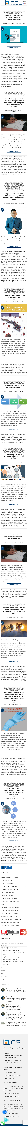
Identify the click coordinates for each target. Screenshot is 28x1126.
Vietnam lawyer (15, 278)
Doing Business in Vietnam (9, 886)
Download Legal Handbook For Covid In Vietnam (14, 296)
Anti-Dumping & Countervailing (8, 259)
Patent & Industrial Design (17, 185)
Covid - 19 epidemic (6, 858)
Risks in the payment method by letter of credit (14, 538)
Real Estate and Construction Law (13, 189)
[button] (2, 3)
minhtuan (20, 462)
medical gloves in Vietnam (7, 769)
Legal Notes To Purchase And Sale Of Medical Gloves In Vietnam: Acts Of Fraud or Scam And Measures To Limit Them (14, 696)
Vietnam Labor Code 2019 (20, 680)
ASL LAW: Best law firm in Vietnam (14, 275)
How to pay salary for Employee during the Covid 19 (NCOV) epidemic (13, 854)
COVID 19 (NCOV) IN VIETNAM (14, 12)
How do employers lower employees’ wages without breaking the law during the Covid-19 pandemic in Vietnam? (14, 102)
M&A (15, 189)
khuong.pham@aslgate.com (13, 1055)
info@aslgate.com (10, 1057)
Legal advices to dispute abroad (12, 287)
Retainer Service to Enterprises (10, 913)
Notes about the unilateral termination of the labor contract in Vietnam (14, 17)
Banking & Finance (13, 190)
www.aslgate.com (16, 1060)
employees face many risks (16, 676)
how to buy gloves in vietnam (13, 771)
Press (16, 191)
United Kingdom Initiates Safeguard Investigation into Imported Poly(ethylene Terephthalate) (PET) (16, 1024)
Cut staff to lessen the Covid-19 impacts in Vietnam (14, 386)
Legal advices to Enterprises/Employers (13, 11)
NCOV (17, 860)
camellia (21, 203)
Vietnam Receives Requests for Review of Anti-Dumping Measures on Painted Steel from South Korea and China (16, 999)
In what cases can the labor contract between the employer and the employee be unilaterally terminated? (12, 81)
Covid (17, 442)
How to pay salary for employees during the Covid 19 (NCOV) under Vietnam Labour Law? (14, 791)
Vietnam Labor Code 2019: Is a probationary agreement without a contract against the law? (14, 610)
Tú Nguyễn (22, 23)
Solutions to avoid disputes (7, 597)
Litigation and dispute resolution (10, 901)
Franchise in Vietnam (7, 895)
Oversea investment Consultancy (11, 907)
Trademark (8, 186)
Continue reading (14, 47)
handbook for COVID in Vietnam (16, 373)
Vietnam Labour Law (15, 855)
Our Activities (4, 264)
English (25, 1)
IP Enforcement (18, 184)
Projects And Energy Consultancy (11, 919)
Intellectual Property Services (10, 889)
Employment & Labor (12, 13)
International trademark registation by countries (12, 944)
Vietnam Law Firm (10, 281)
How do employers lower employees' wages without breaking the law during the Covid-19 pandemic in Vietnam (13, 174)
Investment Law (18, 689)
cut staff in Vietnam (10, 442)
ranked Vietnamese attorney (10, 267)
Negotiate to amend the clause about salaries (12, 167)
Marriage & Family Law (17, 186)
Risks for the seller (9, 596)
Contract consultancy (7, 883)
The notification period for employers (17, 64)
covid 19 (21, 442)
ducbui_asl (21, 391)
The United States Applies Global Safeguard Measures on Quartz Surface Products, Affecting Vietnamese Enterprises (15, 1007)
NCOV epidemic (15, 858)
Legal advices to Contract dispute (14, 10)
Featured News (19, 12)
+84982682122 (14, 1063)
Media (3, 970)
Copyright (6, 185)
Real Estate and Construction (9, 910)
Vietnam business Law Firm (13, 1075)
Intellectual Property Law (11, 190)
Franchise (20, 190)
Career (3, 968)
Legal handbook (17, 372)
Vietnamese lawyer (13, 277)
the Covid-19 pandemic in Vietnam (14, 166)
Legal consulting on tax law (9, 898)
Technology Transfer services (9, 916)
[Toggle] (26, 886)
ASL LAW (21, 301)
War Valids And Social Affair (17, 857)
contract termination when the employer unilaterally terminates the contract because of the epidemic (13, 520)
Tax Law (12, 187)
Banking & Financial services (9, 877)
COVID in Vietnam (9, 372)
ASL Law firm (8, 278)
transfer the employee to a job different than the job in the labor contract (13, 164)
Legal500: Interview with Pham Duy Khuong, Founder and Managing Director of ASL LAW (14, 196)
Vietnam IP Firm (9, 1078)
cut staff (3, 442)
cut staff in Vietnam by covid (19, 440)
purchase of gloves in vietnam (17, 767)
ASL (15, 280)
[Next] (10, 867)
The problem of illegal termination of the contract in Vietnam (14, 456)
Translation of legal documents (10, 922)
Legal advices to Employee (12, 10)
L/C (2, 593)
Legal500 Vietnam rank (11, 266)
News (19, 13)
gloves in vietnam (5, 767)
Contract (8, 96)
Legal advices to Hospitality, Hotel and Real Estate (14, 288)
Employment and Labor (8, 892)
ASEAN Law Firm (10, 280)
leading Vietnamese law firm (11, 272)
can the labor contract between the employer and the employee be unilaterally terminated (12, 84)
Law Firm (3, 281)
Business (12, 96)
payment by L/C (7, 593)
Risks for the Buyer (19, 596)
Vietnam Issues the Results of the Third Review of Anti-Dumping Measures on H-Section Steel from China (16, 991)
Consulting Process (7, 880)
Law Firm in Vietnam (21, 280)
